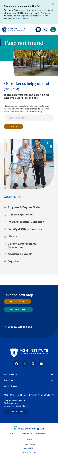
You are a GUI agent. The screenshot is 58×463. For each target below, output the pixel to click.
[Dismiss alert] (53, 4)
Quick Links (10, 386)
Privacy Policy (29, 444)
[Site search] (45, 29)
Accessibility (29, 448)
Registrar (14, 261)
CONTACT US (16, 411)
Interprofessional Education (26, 222)
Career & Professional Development (22, 245)
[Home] (29, 352)
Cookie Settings (29, 452)
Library (12, 236)
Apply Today (17, 301)
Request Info (18, 309)
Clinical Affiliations (20, 327)
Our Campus (11, 374)
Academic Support (20, 254)
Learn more (22, 18)
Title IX (29, 439)
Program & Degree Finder (24, 207)
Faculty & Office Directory (25, 229)
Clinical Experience (20, 214)
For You (8, 380)
